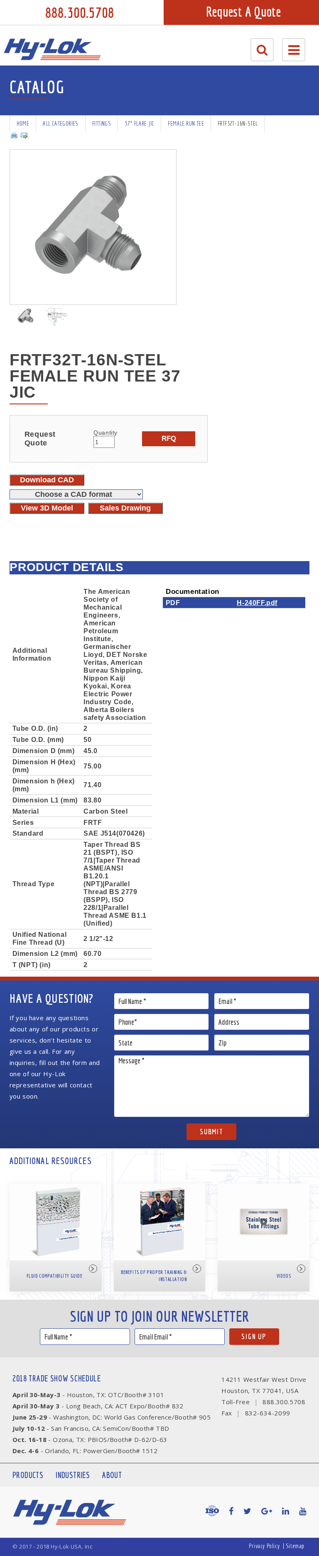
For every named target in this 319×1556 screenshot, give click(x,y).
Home (23, 123)
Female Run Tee (186, 123)
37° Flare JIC (139, 123)
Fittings (101, 123)
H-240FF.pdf (257, 602)
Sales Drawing (125, 508)
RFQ (169, 438)
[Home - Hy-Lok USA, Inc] (52, 49)
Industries (73, 1475)
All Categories (61, 123)
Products (27, 1475)
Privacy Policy (264, 1545)
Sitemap (295, 1545)
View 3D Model (47, 508)
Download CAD (47, 480)
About (112, 1475)
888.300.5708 (79, 12)
